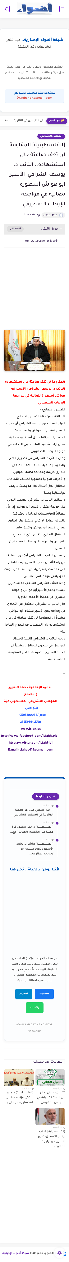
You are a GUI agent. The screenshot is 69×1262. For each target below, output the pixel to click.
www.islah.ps (31, 729)
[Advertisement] (34, 292)
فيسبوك (44, 994)
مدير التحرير (50, 215)
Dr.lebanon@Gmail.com (34, 98)
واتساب (34, 1007)
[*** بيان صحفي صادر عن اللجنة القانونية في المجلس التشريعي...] (50, 1077)
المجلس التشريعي (51, 136)
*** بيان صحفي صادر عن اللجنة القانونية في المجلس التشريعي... (32, 813)
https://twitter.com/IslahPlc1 (31, 743)
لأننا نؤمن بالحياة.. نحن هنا (41, 241)
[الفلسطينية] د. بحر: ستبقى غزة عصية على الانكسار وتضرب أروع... (31, 830)
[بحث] (7, 9)
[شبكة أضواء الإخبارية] (35, 9)
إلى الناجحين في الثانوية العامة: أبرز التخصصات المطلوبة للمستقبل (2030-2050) (23, 120)
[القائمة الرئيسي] (62, 9)
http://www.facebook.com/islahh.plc (29, 736)
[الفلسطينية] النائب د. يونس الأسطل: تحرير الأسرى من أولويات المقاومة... (34, 849)
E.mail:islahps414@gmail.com (30, 750)
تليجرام (24, 994)
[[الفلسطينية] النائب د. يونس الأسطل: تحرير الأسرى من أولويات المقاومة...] (50, 1116)
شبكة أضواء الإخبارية (15, 1253)
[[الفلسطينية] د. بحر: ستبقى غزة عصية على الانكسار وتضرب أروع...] (19, 1077)
